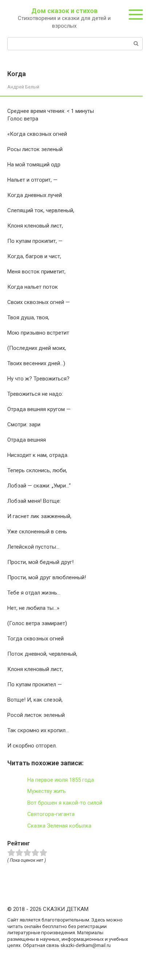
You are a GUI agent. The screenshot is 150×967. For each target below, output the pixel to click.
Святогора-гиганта (51, 814)
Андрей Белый (23, 87)
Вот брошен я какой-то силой (64, 803)
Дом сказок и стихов (64, 11)
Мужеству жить (46, 791)
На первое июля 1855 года (60, 780)
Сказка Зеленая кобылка (59, 825)
